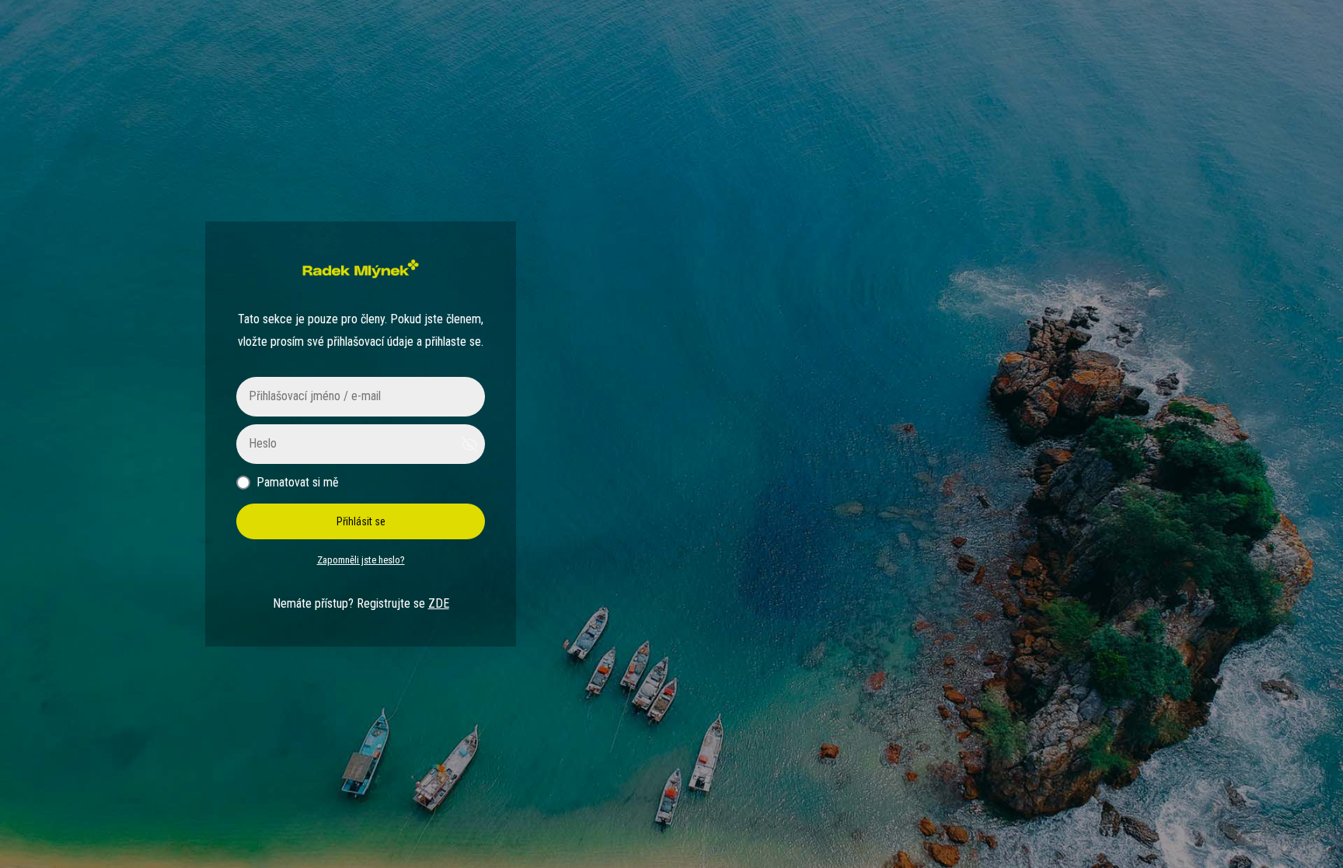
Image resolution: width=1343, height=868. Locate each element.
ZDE (438, 603)
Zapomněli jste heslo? (361, 560)
